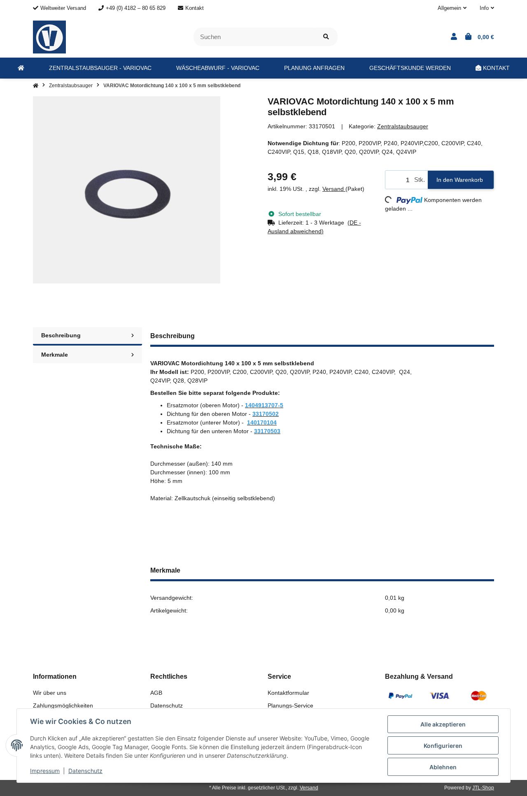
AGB (156, 692)
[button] (452, 8)
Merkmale (54, 354)
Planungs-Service (290, 705)
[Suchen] (326, 37)
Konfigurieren (443, 745)
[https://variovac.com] (21, 68)
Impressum (45, 770)
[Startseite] (35, 85)
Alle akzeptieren (443, 724)
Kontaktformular (288, 692)
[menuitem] (21, 68)
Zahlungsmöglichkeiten (63, 705)
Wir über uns (49, 692)
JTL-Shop (483, 788)
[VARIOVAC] (49, 36)
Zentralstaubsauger (402, 126)
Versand (333, 189)
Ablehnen (443, 767)
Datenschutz (166, 705)
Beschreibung (61, 335)
